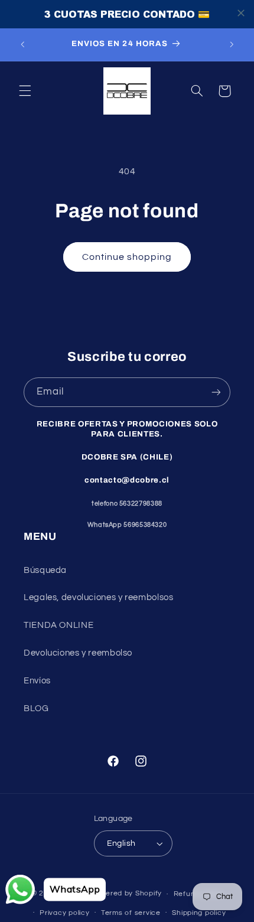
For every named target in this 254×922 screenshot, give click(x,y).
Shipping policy (199, 913)
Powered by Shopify (126, 894)
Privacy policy (64, 913)
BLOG (36, 708)
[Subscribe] (216, 391)
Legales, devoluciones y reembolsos (98, 597)
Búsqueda (45, 570)
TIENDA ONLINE (58, 625)
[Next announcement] (232, 44)
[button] (24, 91)
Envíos (37, 680)
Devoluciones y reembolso (78, 653)
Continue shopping (127, 257)
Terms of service (131, 913)
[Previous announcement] (22, 44)
